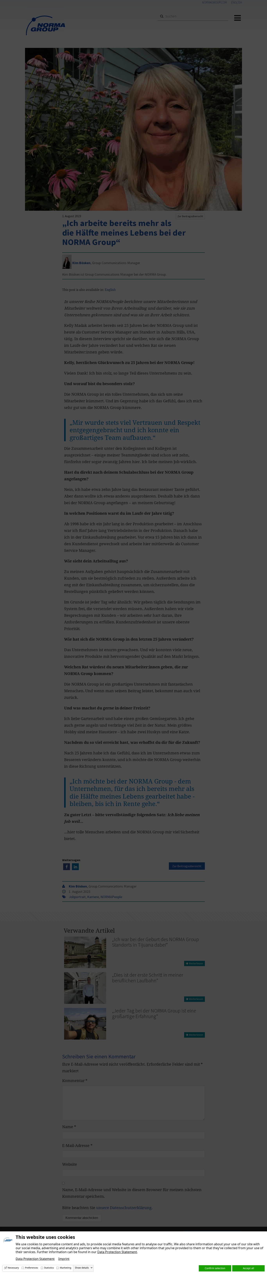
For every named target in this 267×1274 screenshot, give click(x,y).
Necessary (13, 1267)
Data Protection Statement (117, 1252)
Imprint (63, 1259)
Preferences (31, 1267)
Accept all (248, 1268)
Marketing (65, 1267)
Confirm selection (215, 1268)
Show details (82, 1267)
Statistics (49, 1267)
